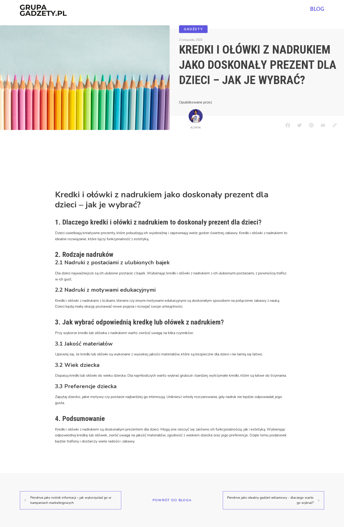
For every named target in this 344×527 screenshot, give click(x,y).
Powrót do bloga (172, 500)
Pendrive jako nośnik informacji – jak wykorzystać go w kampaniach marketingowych (70, 500)
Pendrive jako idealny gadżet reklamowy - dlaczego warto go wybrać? (270, 500)
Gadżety (193, 29)
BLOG (317, 9)
